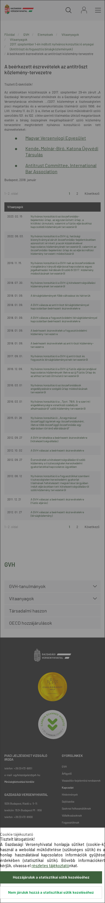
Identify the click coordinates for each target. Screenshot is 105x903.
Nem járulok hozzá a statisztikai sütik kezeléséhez (51, 892)
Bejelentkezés (84, 10)
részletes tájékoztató (50, 865)
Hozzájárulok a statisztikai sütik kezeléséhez (51, 877)
